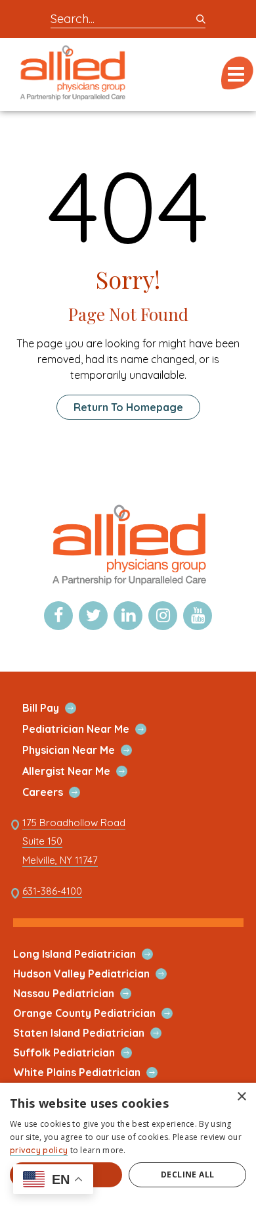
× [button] (241, 1097)
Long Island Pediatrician (90, 954)
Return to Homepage (128, 407)
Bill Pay (56, 708)
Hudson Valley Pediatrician (97, 973)
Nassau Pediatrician (79, 993)
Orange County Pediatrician (99, 1013)
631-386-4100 (52, 891)
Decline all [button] (187, 1174)
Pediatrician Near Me (91, 729)
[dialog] (128, 1147)
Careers (58, 792)
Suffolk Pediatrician (79, 1052)
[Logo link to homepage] (128, 584)
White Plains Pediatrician (92, 1072)
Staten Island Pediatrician (94, 1033)
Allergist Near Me (81, 771)
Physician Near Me (84, 750)
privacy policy (39, 1150)
